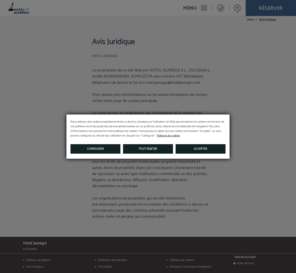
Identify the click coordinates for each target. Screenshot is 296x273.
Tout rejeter (148, 149)
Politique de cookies (168, 135)
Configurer (95, 149)
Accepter (200, 149)
